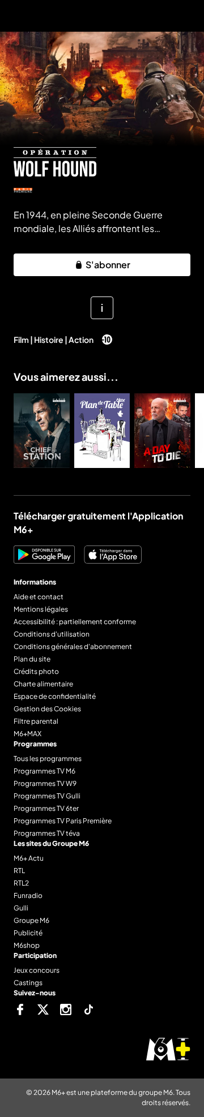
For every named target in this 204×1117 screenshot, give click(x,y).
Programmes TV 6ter (46, 808)
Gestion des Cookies (47, 708)
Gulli (21, 908)
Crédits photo (36, 671)
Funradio (28, 895)
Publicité (28, 933)
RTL (19, 870)
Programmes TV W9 (45, 783)
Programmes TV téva (47, 833)
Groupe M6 (31, 920)
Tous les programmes (48, 758)
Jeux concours (37, 970)
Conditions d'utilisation (52, 634)
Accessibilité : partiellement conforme (75, 621)
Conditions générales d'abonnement (73, 646)
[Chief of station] (42, 430)
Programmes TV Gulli (47, 796)
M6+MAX (27, 733)
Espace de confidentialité (55, 696)
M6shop (27, 945)
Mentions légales (41, 609)
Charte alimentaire (43, 684)
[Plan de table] (102, 430)
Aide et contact (38, 596)
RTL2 (21, 883)
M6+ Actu (29, 858)
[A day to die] (162, 430)
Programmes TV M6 (44, 771)
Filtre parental (36, 721)
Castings (28, 982)
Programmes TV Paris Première (63, 821)
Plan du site (32, 659)
